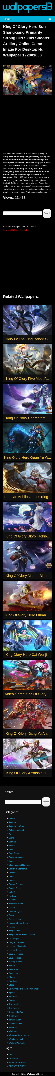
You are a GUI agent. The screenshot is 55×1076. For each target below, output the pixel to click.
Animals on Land (16, 830)
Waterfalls (13, 1027)
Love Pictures (15, 957)
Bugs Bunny (14, 853)
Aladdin (12, 818)
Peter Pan (13, 969)
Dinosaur (13, 880)
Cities (11, 876)
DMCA (12, 1054)
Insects (12, 926)
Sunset (12, 1000)
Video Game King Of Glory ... (27, 694)
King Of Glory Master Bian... (27, 576)
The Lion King (15, 1004)
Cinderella (13, 872)
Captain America (16, 857)
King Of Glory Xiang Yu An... (28, 733)
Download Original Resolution (16, 230)
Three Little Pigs (16, 1011)
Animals (12, 822)
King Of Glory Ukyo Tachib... (28, 536)
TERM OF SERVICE (18, 1062)
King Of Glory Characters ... (27, 418)
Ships (11, 984)
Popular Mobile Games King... (27, 497)
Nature (12, 965)
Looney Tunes (15, 950)
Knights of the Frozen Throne (22, 934)
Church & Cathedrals (18, 868)
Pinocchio (13, 973)
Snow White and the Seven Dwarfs (24, 988)
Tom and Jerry (15, 1019)
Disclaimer (13, 1058)
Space (12, 992)
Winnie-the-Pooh (16, 1038)
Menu (7, 19)
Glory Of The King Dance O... (27, 339)
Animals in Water (16, 826)
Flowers (12, 899)
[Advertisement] (27, 124)
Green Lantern (15, 919)
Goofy (11, 915)
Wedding (12, 1031)
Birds (11, 849)
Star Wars (13, 996)
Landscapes (14, 938)
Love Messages (16, 953)
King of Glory (14, 930)
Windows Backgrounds (19, 1035)
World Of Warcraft (17, 1042)
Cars (11, 860)
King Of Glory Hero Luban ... (27, 615)
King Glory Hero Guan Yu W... (27, 457)
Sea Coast (13, 980)
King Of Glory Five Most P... (27, 379)
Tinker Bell (13, 1015)
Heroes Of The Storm (18, 922)
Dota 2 (12, 891)
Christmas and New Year (20, 864)
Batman (12, 841)
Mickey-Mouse (15, 961)
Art (10, 833)
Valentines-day (15, 1023)
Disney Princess (16, 884)
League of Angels (16, 942)
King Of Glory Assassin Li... (27, 773)
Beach (12, 845)
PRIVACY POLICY (17, 1066)
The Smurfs (14, 1008)
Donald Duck (14, 888)
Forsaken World (16, 903)
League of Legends (17, 946)
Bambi (12, 837)
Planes (12, 977)
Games (12, 907)
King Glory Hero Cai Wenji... (28, 655)
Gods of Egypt (15, 911)
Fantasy (12, 895)
